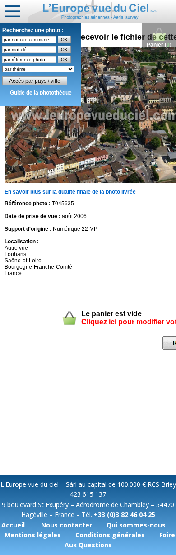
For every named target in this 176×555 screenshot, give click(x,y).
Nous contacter (66, 525)
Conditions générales (110, 535)
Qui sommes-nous (136, 525)
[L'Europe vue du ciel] (102, 11)
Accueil (13, 525)
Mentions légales (33, 535)
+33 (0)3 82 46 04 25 (124, 514)
